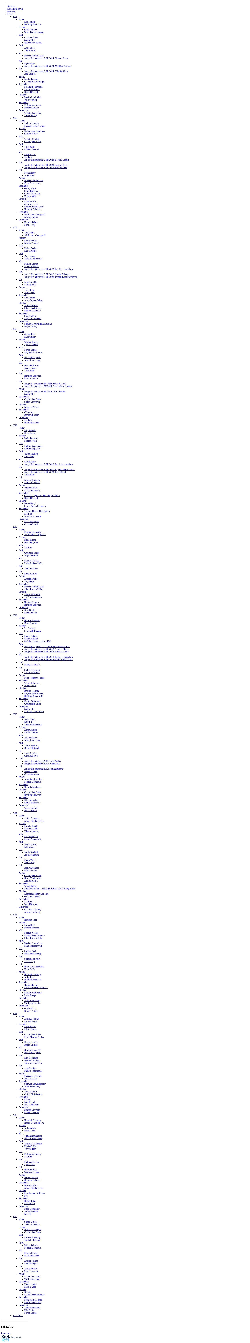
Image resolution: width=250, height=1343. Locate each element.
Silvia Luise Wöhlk (33, 589)
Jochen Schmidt (31, 123)
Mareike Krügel (31, 107)
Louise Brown (30, 79)
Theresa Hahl (30, 1149)
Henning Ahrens (31, 422)
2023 (15, 118)
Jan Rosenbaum (31, 854)
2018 (15, 615)
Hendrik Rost (30, 1169)
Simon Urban (30, 1222)
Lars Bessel (29, 1102)
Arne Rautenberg (32, 360)
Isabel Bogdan (30, 904)
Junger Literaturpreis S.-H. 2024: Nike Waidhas (46, 71)
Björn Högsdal (31, 92)
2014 (15, 1013)
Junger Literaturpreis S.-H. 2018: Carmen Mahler (46, 649)
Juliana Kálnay (31, 737)
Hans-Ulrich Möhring (34, 966)
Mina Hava (29, 225)
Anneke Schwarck (32, 516)
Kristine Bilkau (31, 222)
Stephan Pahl (30, 316)
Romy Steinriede (32, 490)
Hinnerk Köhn (31, 1185)
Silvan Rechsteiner (32, 308)
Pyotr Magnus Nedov (34, 1037)
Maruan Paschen (31, 927)
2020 (15, 425)
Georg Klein (30, 188)
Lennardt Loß (30, 573)
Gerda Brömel (30, 29)
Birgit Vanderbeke (32, 878)
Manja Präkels (30, 636)
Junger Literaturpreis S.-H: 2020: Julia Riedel (45, 472)
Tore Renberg (30, 115)
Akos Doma (29, 719)
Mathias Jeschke (31, 1162)
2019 (15, 527)
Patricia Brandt (31, 264)
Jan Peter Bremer (32, 1240)
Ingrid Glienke (31, 1045)
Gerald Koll (29, 334)
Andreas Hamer (31, 1018)
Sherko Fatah (30, 951)
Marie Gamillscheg (33, 97)
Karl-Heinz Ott (31, 828)
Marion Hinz (30, 685)
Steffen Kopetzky (32, 448)
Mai (20, 53)
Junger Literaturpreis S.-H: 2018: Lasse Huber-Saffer (48, 659)
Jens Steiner (29, 74)
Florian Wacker (31, 933)
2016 (15, 813)
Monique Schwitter (33, 1300)
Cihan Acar (29, 412)
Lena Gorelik (30, 282)
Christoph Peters (31, 139)
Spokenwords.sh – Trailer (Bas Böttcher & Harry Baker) (50, 888)
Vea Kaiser (29, 862)
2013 (15, 1115)
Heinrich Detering (32, 974)
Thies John (29, 146)
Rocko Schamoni (32, 1276)
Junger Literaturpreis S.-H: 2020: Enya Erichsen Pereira (49, 469)
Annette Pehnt (30, 1268)
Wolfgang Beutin (32, 1003)
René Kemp (29, 433)
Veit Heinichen (31, 568)
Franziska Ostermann (34, 711)
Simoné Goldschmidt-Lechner (38, 323)
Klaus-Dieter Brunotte (34, 935)
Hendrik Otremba (32, 620)
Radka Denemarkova (34, 1123)
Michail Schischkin (33, 1138)
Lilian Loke (29, 847)
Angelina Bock (31, 555)
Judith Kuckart (31, 454)
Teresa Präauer (31, 745)
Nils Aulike (29, 1203)
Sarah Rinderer (31, 191)
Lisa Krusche (30, 251)
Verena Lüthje (30, 487)
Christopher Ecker (32, 113)
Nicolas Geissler (31, 560)
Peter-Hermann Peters (34, 677)
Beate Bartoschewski (34, 32)
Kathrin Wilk (30, 196)
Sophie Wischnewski (33, 206)
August (22, 76)
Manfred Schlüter (32, 1060)
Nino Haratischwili (33, 946)
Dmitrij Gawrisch (32, 1110)
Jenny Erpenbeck (32, 868)
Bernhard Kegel (31, 748)
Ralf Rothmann (31, 836)
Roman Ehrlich (31, 1042)
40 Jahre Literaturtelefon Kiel (37, 641)
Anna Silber (29, 48)
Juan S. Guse (30, 844)
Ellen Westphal (31, 800)
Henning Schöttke (32, 24)
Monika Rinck (30, 826)
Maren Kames (30, 771)
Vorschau (11, 11)
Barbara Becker (31, 415)
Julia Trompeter (31, 1104)
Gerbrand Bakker (32, 896)
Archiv (10, 14)
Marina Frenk (30, 441)
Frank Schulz (30, 1284)
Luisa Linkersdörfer (33, 563)
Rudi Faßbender (31, 1255)
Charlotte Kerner (32, 683)
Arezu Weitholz (31, 266)
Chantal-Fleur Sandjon (34, 81)
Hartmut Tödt (30, 920)
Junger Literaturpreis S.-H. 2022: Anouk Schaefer (47, 274)
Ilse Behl (28, 157)
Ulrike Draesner (31, 149)
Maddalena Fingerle (33, 87)
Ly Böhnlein (30, 201)
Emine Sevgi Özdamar (34, 131)
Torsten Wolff (30, 1091)
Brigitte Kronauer (32, 1050)
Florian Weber (30, 1146)
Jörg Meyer (29, 581)
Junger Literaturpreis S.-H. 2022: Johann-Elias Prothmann (50, 277)
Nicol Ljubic (30, 1287)
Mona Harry (30, 173)
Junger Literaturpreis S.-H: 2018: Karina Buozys (46, 651)
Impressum (6, 1333)
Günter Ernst (30, 1008)
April (21, 45)
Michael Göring (31, 1245)
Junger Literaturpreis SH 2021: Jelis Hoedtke (44, 391)
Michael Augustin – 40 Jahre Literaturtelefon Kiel (47, 646)
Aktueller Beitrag (15, 9)
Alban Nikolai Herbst (34, 821)
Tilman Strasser (31, 831)
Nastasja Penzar (31, 407)
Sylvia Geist (29, 1164)
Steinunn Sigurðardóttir (35, 1084)
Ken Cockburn (31, 1058)
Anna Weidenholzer (33, 779)
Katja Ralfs (29, 969)
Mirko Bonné (30, 350)
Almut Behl (29, 292)
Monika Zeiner (31, 1177)
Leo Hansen (29, 22)
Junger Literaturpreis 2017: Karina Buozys (43, 769)
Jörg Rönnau (30, 256)
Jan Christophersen (33, 597)
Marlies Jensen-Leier (33, 55)
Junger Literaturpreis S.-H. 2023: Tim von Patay (46, 165)
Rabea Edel (29, 1130)
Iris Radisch (29, 628)
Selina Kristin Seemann (35, 506)
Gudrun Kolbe (31, 133)
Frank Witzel (30, 860)
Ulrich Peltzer (30, 870)
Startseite (11, 6)
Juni (20, 61)
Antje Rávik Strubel (33, 258)
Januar (21, 19)
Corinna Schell (31, 37)
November (23, 102)
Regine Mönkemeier (33, 693)
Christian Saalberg (32, 909)
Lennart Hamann (32, 480)
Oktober (22, 94)
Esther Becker (30, 248)
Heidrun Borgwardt (33, 696)
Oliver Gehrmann (32, 193)
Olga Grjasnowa (31, 774)
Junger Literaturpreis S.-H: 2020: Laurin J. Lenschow (48, 464)
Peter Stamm (30, 154)
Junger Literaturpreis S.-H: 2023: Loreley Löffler (46, 159)
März (21, 35)
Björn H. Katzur (31, 365)
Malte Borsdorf (31, 438)
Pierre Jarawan (31, 1271)
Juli (20, 68)
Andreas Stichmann (33, 1143)
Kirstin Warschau (32, 701)
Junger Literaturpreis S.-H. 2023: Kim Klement (45, 167)
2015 (15, 914)
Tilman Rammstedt (33, 724)
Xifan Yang (29, 961)
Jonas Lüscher (30, 753)
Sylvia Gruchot (31, 344)
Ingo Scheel (29, 63)
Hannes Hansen (31, 602)
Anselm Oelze (30, 579)
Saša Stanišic (30, 1068)
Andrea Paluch (31, 1261)
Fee (26, 1195)
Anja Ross (29, 175)
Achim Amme (30, 730)
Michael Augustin (32, 357)
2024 (15, 16)
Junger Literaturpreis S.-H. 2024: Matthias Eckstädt (47, 66)
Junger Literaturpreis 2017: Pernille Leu (42, 763)
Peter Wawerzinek (32, 839)
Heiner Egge (30, 1201)
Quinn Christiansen (33, 1094)
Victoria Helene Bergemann (37, 511)
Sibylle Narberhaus (33, 352)
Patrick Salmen (31, 1253)
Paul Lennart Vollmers (34, 1193)
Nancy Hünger (31, 638)
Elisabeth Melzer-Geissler (36, 894)
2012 (15, 1216)
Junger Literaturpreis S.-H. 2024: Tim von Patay (46, 58)
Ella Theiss (29, 1310)
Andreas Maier (31, 217)
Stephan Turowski (32, 318)
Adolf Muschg (31, 881)
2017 (15, 714)
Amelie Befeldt (31, 305)
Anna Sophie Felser (33, 300)
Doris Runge (30, 284)
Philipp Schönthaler (33, 1071)
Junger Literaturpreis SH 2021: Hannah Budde (45, 383)
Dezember (23, 110)
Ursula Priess (30, 886)
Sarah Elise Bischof (33, 992)
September (23, 84)
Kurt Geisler (30, 336)
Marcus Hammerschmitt (35, 126)
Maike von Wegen (32, 1229)
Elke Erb (28, 722)
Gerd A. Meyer (31, 756)
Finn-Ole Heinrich (32, 1302)
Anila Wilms (30, 1128)
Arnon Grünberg (32, 912)
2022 (15, 227)
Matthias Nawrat (31, 1172)
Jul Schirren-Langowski (35, 214)
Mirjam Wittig (30, 326)
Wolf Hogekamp (31, 1279)
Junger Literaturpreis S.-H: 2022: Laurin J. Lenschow (48, 269)
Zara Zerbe (29, 40)
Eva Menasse (30, 240)
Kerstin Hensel (31, 732)
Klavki (27, 1099)
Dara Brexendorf (32, 183)
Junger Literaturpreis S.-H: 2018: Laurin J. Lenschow (48, 657)
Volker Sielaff (30, 100)
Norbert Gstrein (31, 243)
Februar (22, 27)
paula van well (31, 204)
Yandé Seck (29, 50)
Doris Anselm (30, 623)
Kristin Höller (30, 612)
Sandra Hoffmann (32, 631)
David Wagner (31, 1011)
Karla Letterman (31, 521)
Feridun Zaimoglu (32, 105)
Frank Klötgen (31, 1263)
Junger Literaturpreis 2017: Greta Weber (42, 761)
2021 (15, 329)
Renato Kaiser (30, 1021)
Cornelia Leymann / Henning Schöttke (42, 495)
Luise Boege (30, 995)
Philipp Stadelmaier (33, 446)
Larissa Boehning (32, 1237)
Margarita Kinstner (33, 1076)
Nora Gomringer (31, 1208)
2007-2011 (18, 1315)
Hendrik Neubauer (32, 787)
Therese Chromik (32, 89)
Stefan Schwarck (32, 402)
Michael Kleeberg (32, 953)
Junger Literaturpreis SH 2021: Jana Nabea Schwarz (48, 386)
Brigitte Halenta (31, 691)
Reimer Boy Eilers (32, 42)
